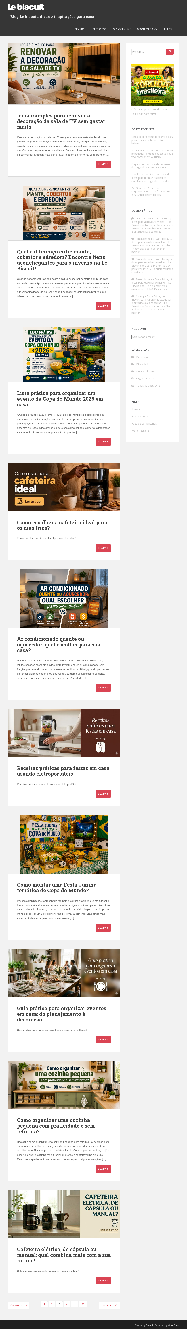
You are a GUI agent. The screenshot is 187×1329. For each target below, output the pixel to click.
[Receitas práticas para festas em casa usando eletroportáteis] (64, 733)
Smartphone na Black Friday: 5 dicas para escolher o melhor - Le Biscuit (151, 242)
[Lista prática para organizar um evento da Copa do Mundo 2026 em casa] (64, 354)
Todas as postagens (148, 385)
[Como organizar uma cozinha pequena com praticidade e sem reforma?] (64, 1085)
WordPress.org (140, 430)
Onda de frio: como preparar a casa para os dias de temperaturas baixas (152, 140)
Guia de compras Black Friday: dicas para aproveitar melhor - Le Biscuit (151, 222)
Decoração (99, 29)
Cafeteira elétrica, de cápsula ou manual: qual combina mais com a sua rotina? (64, 1255)
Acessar (136, 409)
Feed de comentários (144, 423)
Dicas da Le (81, 29)
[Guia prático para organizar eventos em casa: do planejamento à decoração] (64, 973)
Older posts (109, 1305)
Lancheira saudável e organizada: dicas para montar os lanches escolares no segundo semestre (151, 178)
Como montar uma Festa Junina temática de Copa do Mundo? (57, 887)
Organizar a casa (147, 29)
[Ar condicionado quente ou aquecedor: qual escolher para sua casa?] (64, 598)
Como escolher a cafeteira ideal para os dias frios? (62, 525)
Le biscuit (168, 29)
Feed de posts (139, 416)
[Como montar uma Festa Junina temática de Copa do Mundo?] (64, 844)
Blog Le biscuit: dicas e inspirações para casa (52, 16)
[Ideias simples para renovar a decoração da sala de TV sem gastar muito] (64, 73)
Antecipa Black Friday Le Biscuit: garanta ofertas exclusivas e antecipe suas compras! (152, 228)
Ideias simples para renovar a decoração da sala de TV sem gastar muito (61, 121)
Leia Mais (103, 164)
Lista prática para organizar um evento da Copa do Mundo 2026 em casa (60, 399)
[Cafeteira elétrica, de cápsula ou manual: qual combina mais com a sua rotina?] (64, 1214)
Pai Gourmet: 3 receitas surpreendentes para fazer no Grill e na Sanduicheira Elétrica (151, 191)
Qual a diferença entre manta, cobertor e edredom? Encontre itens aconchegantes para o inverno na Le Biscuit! (62, 260)
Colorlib (150, 1325)
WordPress (173, 1325)
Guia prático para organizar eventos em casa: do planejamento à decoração (61, 1014)
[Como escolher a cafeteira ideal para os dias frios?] (64, 487)
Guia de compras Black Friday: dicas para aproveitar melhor (151, 249)
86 (83, 1304)
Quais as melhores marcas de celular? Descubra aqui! (151, 287)
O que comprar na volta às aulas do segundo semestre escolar (150, 165)
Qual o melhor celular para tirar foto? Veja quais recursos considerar (152, 269)
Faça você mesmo (121, 29)
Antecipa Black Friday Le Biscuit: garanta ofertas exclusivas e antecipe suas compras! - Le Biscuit (151, 301)
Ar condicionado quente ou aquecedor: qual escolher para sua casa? (58, 644)
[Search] (170, 52)
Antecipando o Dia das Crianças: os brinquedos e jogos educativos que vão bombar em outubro (152, 154)
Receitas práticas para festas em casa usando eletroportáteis (63, 771)
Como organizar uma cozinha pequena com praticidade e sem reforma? (56, 1126)
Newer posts (19, 1305)
